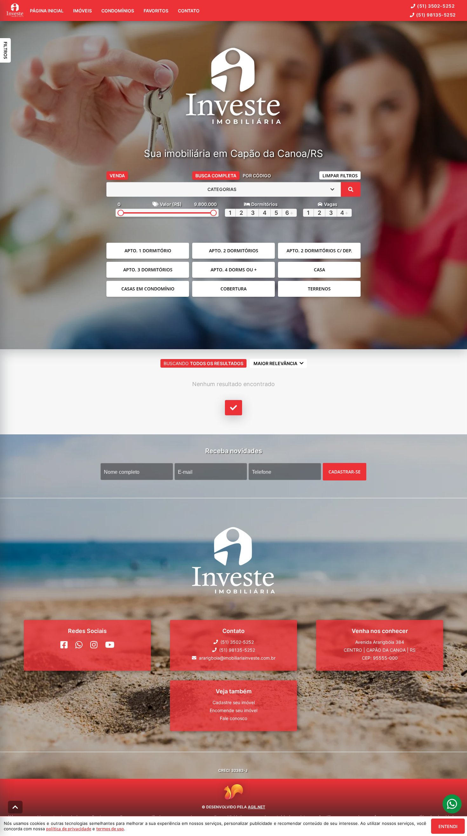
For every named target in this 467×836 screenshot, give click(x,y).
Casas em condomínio (147, 289)
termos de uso (110, 829)
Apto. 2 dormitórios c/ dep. (319, 251)
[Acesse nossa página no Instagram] (94, 644)
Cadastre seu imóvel (234, 702)
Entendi (447, 826)
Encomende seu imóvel (233, 710)
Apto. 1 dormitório (148, 251)
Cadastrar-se (344, 471)
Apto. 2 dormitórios (233, 251)
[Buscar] (351, 189)
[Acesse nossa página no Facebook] (64, 644)
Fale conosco (233, 718)
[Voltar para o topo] (15, 807)
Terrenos (319, 289)
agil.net (256, 807)
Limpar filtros (340, 176)
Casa (319, 270)
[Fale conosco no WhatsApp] (79, 644)
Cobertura (233, 289)
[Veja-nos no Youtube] (109, 644)
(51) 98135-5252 (436, 14)
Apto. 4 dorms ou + (234, 270)
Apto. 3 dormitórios (148, 270)
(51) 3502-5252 (436, 6)
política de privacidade (68, 829)
